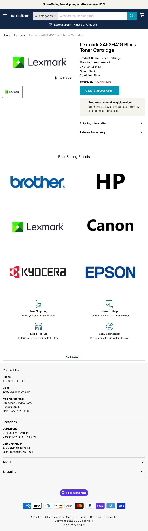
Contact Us (111, 517)
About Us (36, 517)
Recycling (95, 517)
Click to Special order (99, 90)
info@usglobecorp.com (16, 391)
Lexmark (19, 35)
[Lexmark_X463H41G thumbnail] (12, 92)
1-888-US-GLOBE (13, 380)
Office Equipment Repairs (59, 517)
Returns (82, 517)
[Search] (132, 16)
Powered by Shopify (74, 524)
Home (6, 35)
